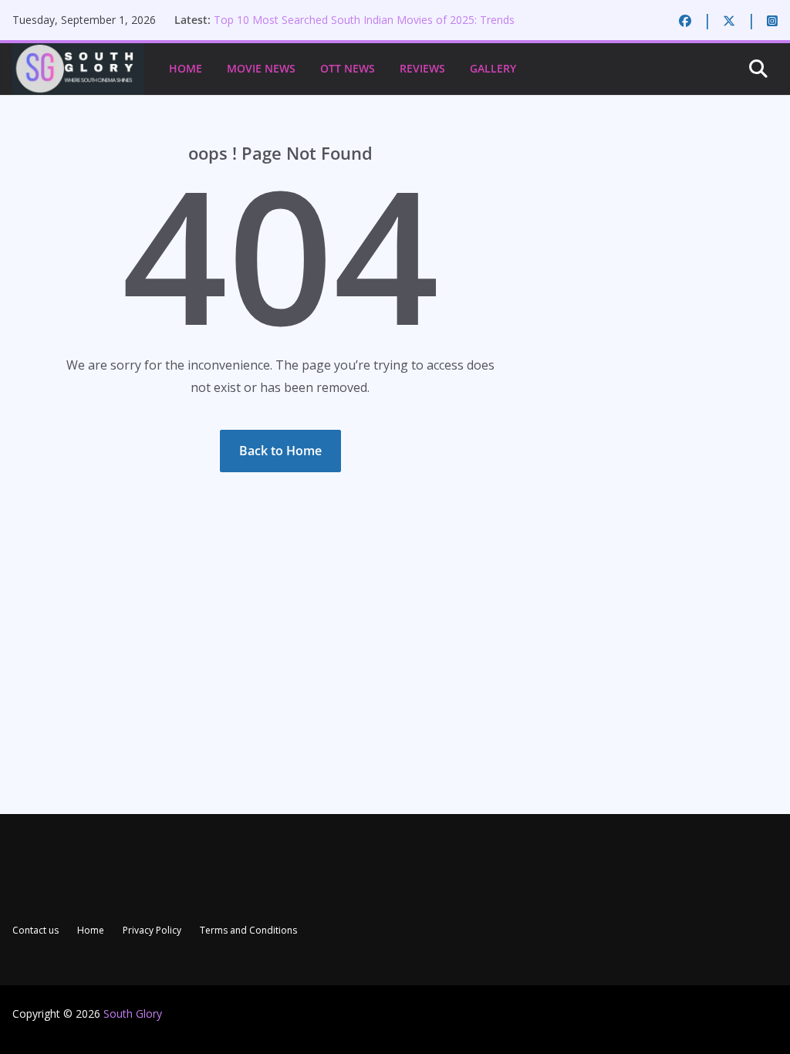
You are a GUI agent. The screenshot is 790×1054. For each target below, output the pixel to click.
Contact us (35, 930)
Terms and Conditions (248, 930)
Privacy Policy (152, 930)
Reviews (422, 68)
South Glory (132, 1013)
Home (185, 68)
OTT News (347, 68)
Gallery (493, 68)
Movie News (261, 68)
